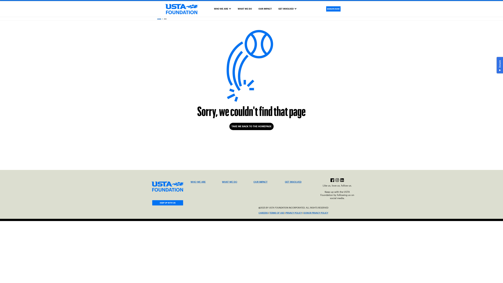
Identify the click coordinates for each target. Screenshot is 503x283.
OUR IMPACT (265, 9)
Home (159, 19)
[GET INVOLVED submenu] (295, 9)
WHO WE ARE (221, 9)
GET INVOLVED (286, 9)
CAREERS (263, 213)
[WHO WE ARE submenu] (230, 9)
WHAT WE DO (245, 9)
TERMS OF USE (276, 213)
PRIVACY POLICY (294, 213)
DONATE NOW (333, 9)
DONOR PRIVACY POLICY (316, 213)
